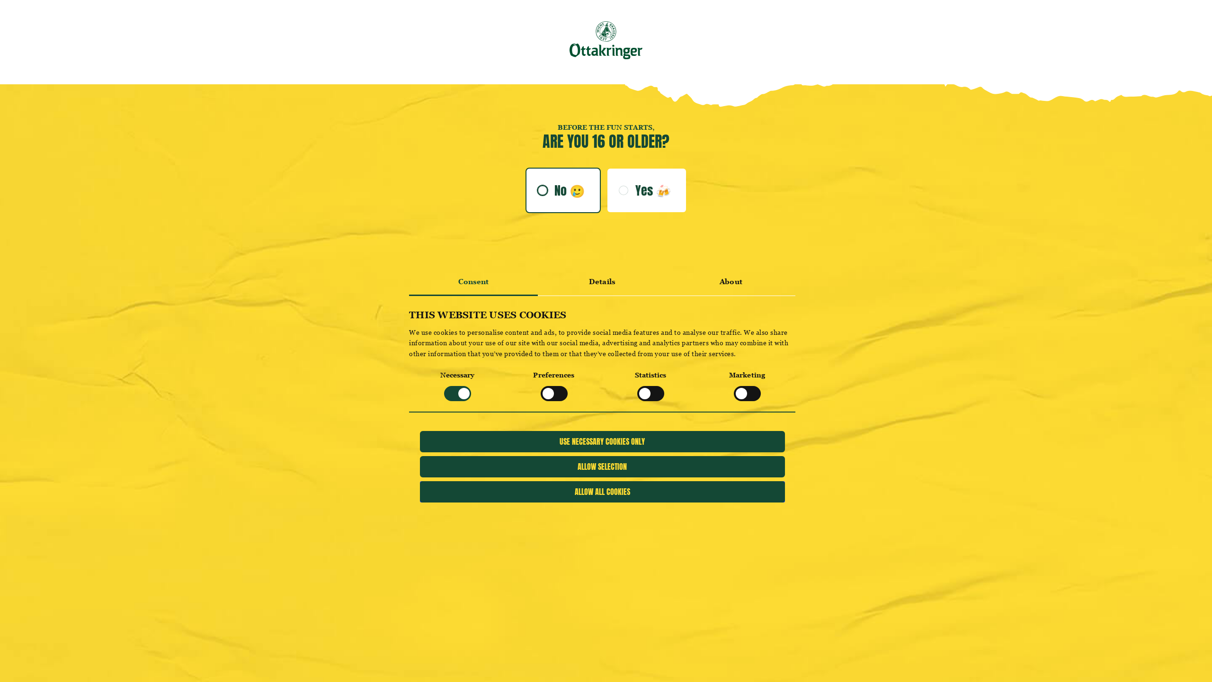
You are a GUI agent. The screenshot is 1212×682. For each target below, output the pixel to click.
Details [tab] (602, 282)
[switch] (554, 393)
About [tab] (731, 282)
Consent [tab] (473, 282)
